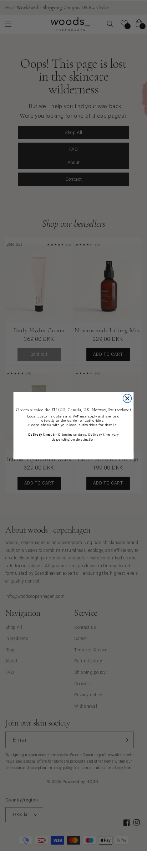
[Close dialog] (127, 398)
